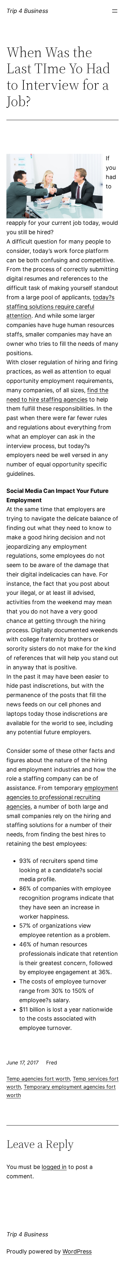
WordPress (77, 1251)
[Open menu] (115, 11)
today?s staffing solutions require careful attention (60, 306)
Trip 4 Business (27, 10)
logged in (54, 1166)
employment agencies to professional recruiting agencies (62, 797)
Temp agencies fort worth (38, 1078)
